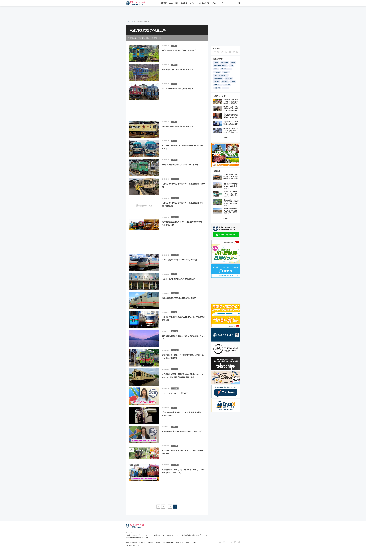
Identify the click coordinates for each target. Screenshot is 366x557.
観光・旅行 (229, 78)
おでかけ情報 (173, 3)
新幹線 (233, 81)
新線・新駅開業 (218, 78)
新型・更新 (217, 88)
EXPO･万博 (225, 62)
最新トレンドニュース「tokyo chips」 (137, 535)
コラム (192, 3)
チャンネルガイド (203, 3)
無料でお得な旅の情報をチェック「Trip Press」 (194, 535)
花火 (232, 65)
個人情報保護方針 (167, 542)
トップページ (129, 21)
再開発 (216, 62)
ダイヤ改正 (217, 72)
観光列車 (226, 72)
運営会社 (158, 542)
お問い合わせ (179, 542)
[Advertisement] (183, 13)
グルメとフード (217, 3)
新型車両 (217, 81)
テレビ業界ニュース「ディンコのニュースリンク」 (165, 535)
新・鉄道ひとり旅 (226, 68)
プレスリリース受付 (191, 542)
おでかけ (225, 81)
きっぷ (233, 62)
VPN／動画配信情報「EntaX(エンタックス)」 (139, 537)
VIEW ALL (226, 137)
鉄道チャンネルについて (132, 542)
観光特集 (184, 3)
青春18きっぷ (218, 84)
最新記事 (164, 3)
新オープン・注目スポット (221, 75)
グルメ (216, 68)
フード (226, 88)
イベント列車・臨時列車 (220, 65)
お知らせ (143, 542)
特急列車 (228, 84)
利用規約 (150, 542)
